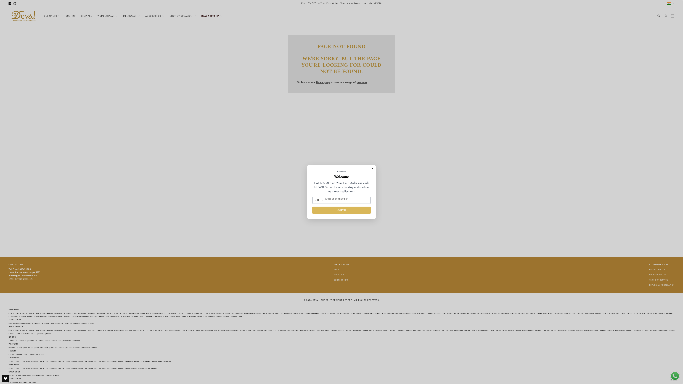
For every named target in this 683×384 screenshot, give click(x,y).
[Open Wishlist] (5, 378)
